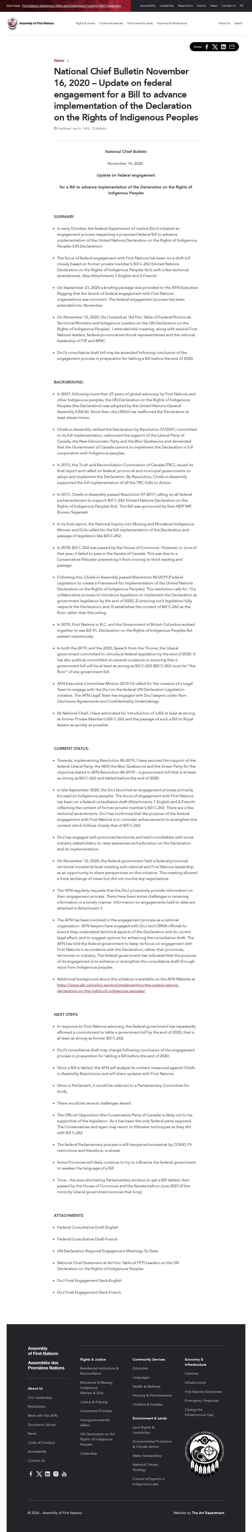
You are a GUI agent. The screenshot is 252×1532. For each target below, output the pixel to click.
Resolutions (185, 6)
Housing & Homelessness (152, 1395)
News (213, 6)
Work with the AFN (42, 1415)
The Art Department (208, 1513)
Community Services (111, 23)
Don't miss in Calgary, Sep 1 (66, 6)
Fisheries (191, 1373)
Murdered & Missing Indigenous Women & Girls (96, 1387)
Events (201, 6)
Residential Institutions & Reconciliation (99, 1371)
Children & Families (148, 1404)
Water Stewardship (147, 1455)
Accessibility (148, 6)
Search (238, 23)
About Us (224, 23)
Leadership (167, 6)
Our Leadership (40, 1397)
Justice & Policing (94, 1402)
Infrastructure (195, 1382)
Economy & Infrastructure (172, 23)
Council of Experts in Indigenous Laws (149, 1481)
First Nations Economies (203, 1391)
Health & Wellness (146, 1386)
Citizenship (88, 1453)
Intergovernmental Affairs (94, 1423)
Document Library (42, 1424)
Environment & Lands (140, 23)
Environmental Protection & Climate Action (152, 1444)
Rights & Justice (85, 23)
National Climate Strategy (145, 1467)
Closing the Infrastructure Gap (199, 1412)
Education (140, 1368)
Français (241, 6)
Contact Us (229, 6)
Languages (141, 1377)
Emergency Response (202, 1400)
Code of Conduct (41, 1442)
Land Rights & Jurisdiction (144, 1430)
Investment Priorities (96, 1411)
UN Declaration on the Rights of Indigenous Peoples (97, 1439)
